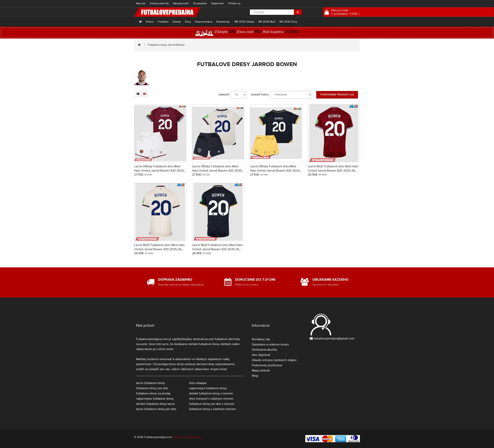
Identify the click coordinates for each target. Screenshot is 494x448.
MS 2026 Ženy (288, 21)
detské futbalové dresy (204, 344)
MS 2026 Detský (244, 21)
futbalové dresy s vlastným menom (212, 409)
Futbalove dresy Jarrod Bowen (166, 44)
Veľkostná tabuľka (264, 350)
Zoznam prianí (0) (159, 3)
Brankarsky (223, 21)
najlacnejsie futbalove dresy (155, 399)
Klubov (150, 21)
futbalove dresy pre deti (152, 388)
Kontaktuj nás (261, 339)
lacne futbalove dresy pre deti (156, 409)
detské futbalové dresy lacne (155, 404)
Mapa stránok (261, 370)
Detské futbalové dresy (187, 437)
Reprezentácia (203, 21)
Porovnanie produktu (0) (337, 94)
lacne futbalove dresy (150, 383)
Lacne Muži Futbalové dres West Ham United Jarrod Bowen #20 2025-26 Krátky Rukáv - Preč (159, 249)
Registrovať (217, 3)
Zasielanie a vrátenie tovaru (270, 344)
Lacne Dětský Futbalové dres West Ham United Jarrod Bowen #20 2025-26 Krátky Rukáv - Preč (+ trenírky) (217, 170)
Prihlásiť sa (234, 3)
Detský (177, 21)
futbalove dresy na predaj (153, 393)
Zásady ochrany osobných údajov (274, 360)
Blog (255, 376)
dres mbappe (198, 383)
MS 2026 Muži (266, 21)
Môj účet (140, 3)
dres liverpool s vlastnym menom (211, 399)
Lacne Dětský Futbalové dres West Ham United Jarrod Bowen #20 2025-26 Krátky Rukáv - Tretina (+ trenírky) (275, 170)
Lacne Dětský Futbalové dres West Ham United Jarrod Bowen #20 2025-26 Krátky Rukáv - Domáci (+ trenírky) (159, 170)
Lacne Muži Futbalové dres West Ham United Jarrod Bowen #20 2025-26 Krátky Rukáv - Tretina (217, 249)
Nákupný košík (181, 3)
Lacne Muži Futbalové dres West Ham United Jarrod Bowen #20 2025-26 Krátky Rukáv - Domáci (333, 170)
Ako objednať (261, 355)
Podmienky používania (267, 365)
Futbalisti (163, 21)
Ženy (188, 21)
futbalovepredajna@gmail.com (334, 338)
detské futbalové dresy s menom (211, 393)
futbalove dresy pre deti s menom (211, 404)
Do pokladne (200, 3)
